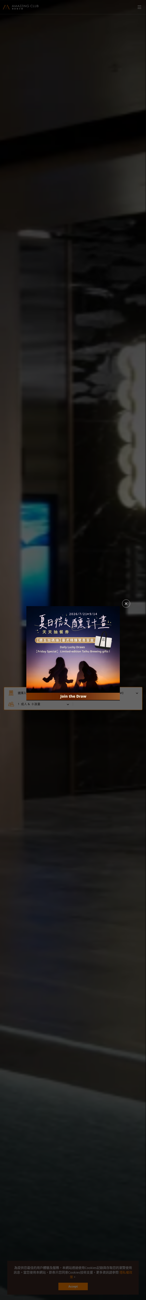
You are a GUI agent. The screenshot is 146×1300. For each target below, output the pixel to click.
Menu (139, 7)
